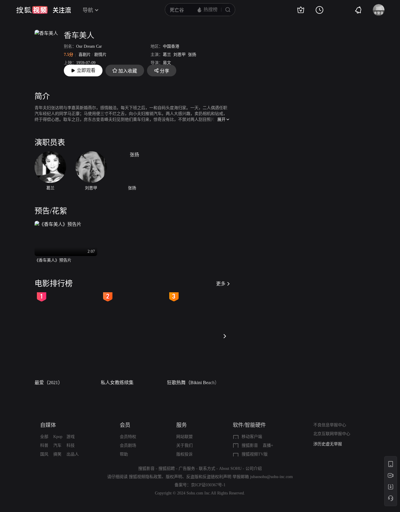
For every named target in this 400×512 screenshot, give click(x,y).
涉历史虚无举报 (327, 444)
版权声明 (174, 477)
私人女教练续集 (117, 382)
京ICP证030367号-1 (208, 485)
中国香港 (171, 46)
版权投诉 (184, 454)
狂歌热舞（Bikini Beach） (193, 382)
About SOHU (230, 468)
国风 (44, 454)
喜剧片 (84, 54)
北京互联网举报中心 (331, 434)
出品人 (72, 454)
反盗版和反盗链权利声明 (208, 477)
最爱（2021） (49, 382)
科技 (70, 445)
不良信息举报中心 (329, 425)
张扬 (192, 54)
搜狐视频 (32, 10)
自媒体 (48, 425)
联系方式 (207, 468)
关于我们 (184, 445)
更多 (220, 283)
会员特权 (128, 436)
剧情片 (100, 54)
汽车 (57, 445)
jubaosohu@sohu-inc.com (271, 477)
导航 (88, 10)
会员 (125, 425)
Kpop (57, 436)
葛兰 (167, 54)
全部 (44, 436)
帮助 (124, 454)
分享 (164, 70)
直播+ (268, 445)
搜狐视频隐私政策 (145, 477)
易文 (167, 63)
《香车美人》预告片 (53, 260)
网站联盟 (184, 436)
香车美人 (79, 35)
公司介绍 (253, 468)
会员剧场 (128, 445)
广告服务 (187, 468)
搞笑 (57, 454)
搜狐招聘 (166, 468)
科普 (44, 445)
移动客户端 (252, 436)
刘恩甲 (179, 54)
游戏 (70, 436)
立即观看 (86, 70)
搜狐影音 (250, 445)
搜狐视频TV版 (255, 454)
